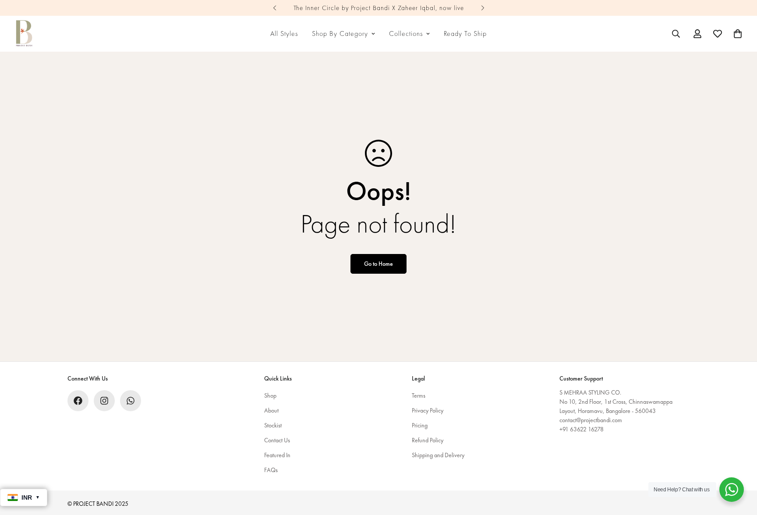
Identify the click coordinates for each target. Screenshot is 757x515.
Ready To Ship (465, 33)
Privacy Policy (427, 410)
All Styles (284, 33)
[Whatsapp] (130, 400)
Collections (406, 33)
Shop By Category (340, 33)
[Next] (482, 8)
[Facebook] (77, 400)
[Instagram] (104, 400)
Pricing (420, 425)
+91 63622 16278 (581, 429)
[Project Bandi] (24, 34)
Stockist (273, 425)
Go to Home (378, 264)
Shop (270, 395)
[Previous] (274, 8)
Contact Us (277, 440)
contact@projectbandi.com (590, 420)
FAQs (271, 470)
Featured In (277, 455)
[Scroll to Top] (740, 467)
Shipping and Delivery (438, 455)
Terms (418, 395)
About (271, 410)
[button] (738, 34)
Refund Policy (427, 440)
